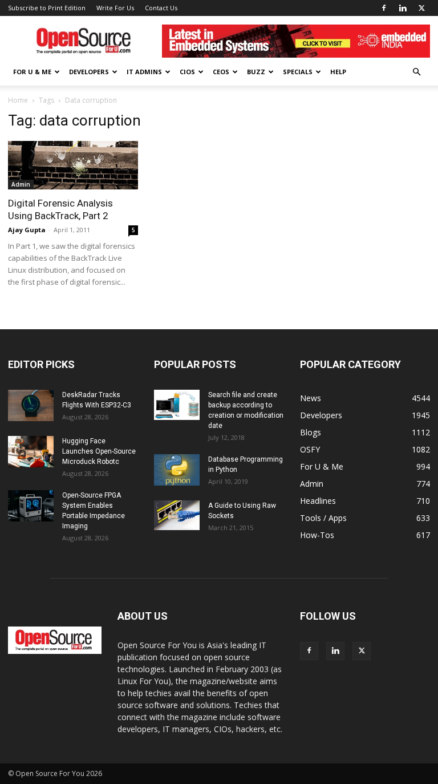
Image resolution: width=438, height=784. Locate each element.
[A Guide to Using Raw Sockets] (177, 515)
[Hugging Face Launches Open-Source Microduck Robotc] (31, 451)
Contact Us (161, 7)
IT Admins (144, 71)
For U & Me (32, 71)
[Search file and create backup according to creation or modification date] (177, 405)
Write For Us (115, 7)
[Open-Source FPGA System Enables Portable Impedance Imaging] (31, 506)
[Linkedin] (402, 8)
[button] (416, 72)
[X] (421, 8)
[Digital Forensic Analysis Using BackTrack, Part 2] (73, 165)
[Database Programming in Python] (177, 470)
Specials (298, 71)
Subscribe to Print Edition (47, 7)
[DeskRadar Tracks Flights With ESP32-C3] (31, 405)
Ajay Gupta (27, 229)
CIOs (187, 71)
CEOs (221, 71)
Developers (89, 71)
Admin (20, 184)
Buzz (256, 71)
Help (338, 71)
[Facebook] (383, 8)
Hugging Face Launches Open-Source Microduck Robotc (99, 451)
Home (18, 100)
